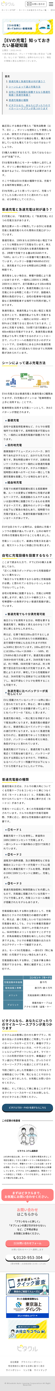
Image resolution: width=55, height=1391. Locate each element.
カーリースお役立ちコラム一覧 (33, 10)
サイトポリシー (13, 1370)
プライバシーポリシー (31, 1362)
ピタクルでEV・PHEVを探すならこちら (27, 1108)
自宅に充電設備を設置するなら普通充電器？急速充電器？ (29, 93)
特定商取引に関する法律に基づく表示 (26, 1366)
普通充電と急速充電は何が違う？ (27, 81)
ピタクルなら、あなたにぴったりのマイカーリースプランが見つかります (29, 107)
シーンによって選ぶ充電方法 (24, 86)
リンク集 (27, 1370)
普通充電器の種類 (18, 100)
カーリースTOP (9, 10)
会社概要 (14, 1362)
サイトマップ (40, 1370)
